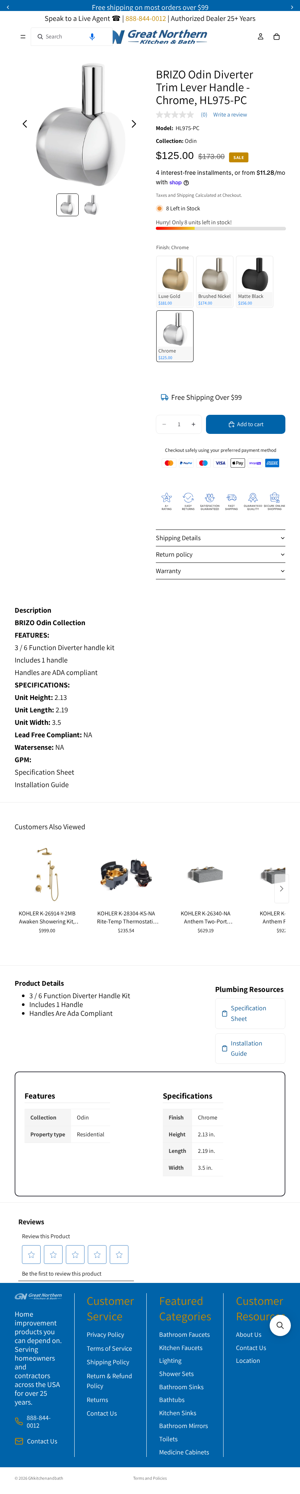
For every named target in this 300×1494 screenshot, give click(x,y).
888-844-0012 (39, 1421)
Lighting (170, 1360)
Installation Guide (42, 784)
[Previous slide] (23, 125)
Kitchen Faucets (180, 1347)
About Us (248, 1334)
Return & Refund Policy (109, 1381)
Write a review (230, 115)
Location (248, 1360)
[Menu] (23, 36)
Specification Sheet (44, 772)
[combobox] (71, 36)
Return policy (174, 554)
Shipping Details (178, 538)
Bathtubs (171, 1399)
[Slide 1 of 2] (67, 204)
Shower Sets (176, 1373)
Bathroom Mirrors (183, 1425)
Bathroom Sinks (181, 1387)
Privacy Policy (105, 1334)
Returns (97, 1399)
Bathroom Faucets (184, 1334)
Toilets (168, 1439)
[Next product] (281, 888)
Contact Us (42, 1441)
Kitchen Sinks (177, 1413)
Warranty (168, 571)
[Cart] (277, 37)
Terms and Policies (150, 1478)
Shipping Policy (108, 1362)
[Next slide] (136, 125)
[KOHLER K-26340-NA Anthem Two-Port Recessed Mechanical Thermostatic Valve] (205, 874)
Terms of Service (109, 1348)
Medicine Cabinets (184, 1452)
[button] (92, 36)
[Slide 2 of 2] (91, 204)
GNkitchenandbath (45, 1478)
